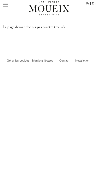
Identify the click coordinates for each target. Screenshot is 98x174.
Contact (64, 60)
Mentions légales (42, 60)
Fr (87, 3)
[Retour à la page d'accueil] (49, 9)
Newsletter (82, 60)
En (93, 3)
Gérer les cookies (18, 60)
